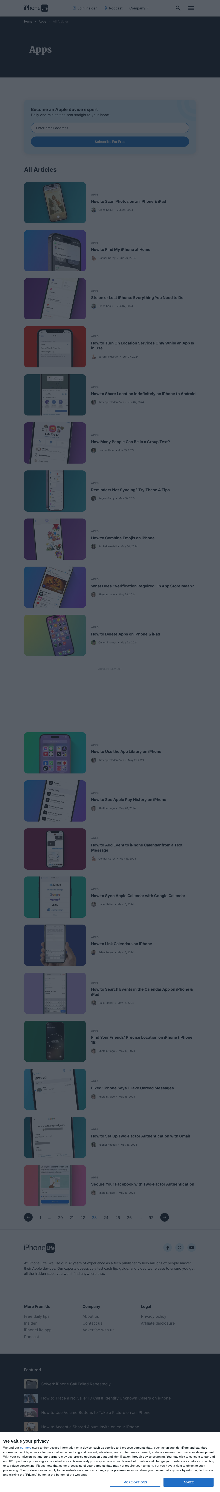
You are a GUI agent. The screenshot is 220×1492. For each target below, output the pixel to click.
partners (25, 1447)
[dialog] (110, 1462)
